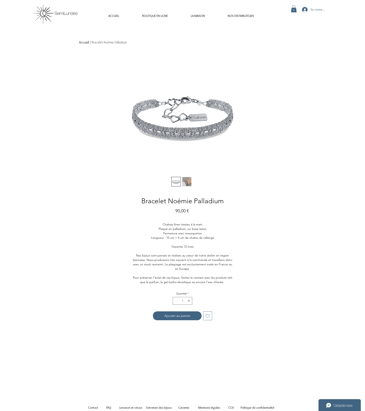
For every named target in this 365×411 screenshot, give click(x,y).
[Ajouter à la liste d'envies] (207, 315)
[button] (294, 8)
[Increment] (189, 300)
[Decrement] (175, 300)
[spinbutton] (182, 300)
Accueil (84, 42)
